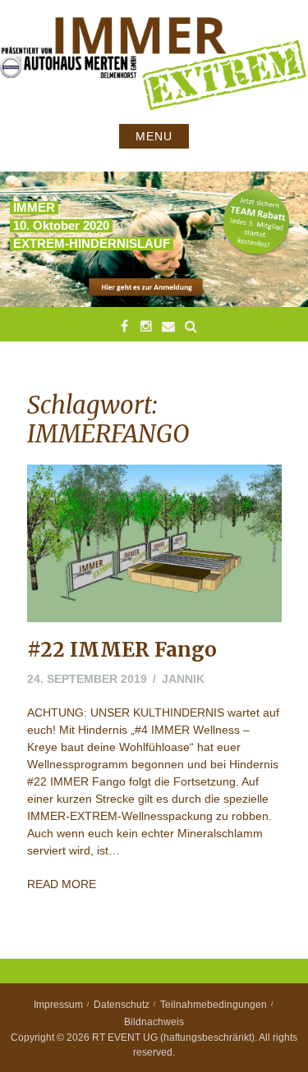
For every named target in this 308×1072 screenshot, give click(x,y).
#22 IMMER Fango (122, 649)
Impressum (58, 1004)
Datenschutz (121, 1004)
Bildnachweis (154, 1022)
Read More (61, 884)
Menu (154, 136)
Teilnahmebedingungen (213, 1004)
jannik (183, 678)
